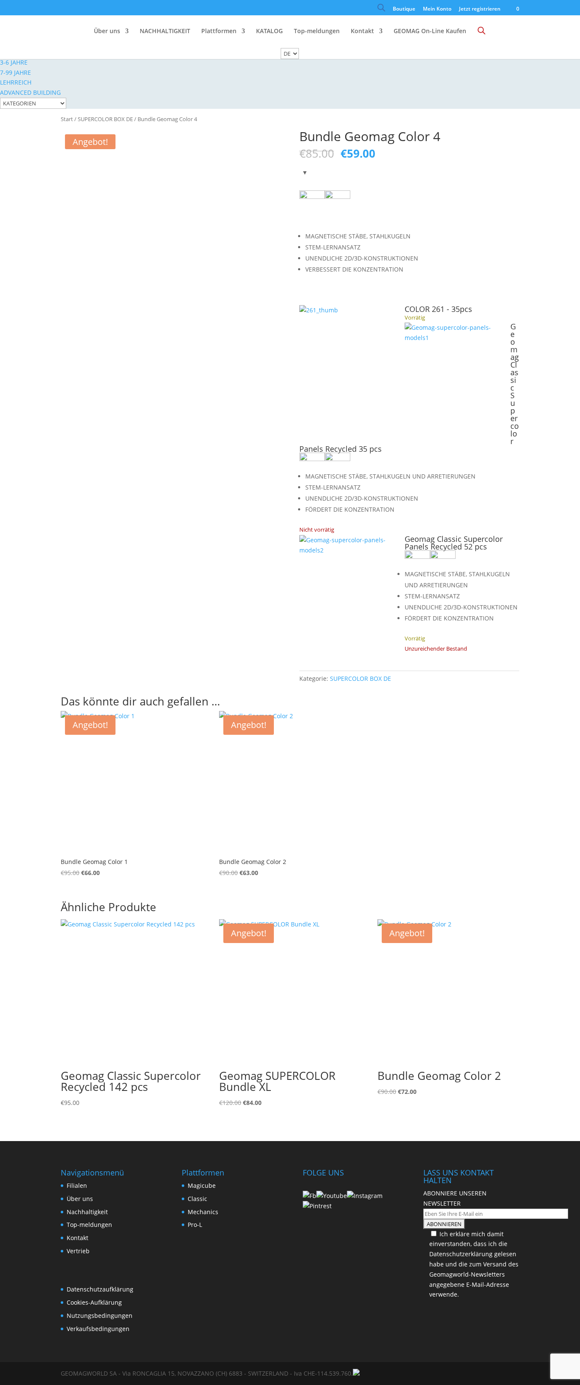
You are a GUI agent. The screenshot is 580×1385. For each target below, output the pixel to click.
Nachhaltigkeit (87, 1212)
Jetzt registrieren (480, 9)
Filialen (77, 1185)
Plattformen (219, 31)
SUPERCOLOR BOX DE (105, 119)
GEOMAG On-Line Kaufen (430, 31)
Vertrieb (78, 1251)
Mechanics (203, 1212)
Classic (197, 1199)
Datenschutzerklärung (461, 1254)
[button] (457, 375)
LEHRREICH (15, 82)
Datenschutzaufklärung (100, 1289)
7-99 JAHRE (15, 72)
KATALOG (269, 31)
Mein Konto (437, 9)
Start (67, 119)
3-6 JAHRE (14, 62)
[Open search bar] (381, 9)
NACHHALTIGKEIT (165, 31)
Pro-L (195, 1225)
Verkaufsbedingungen (98, 1329)
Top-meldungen (317, 31)
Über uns (107, 31)
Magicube (202, 1185)
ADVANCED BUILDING (30, 92)
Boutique (404, 9)
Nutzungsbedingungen (99, 1315)
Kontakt (362, 31)
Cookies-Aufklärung (94, 1302)
